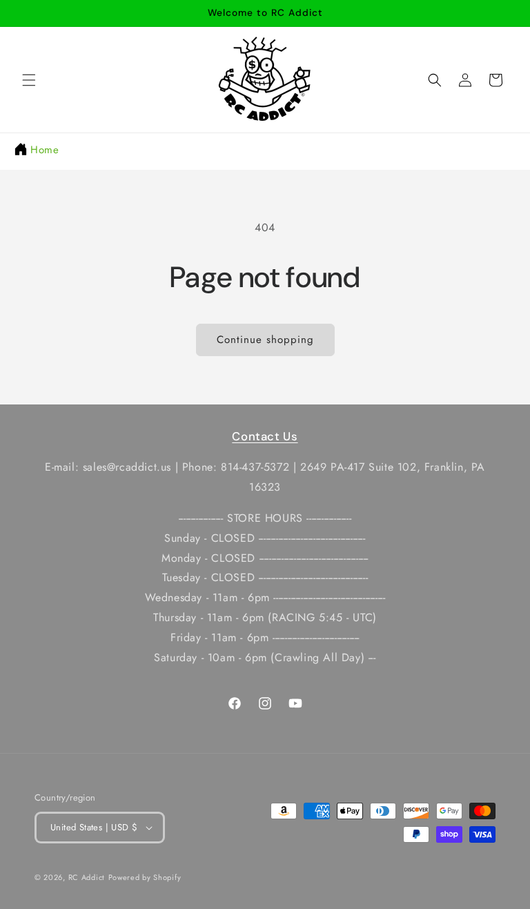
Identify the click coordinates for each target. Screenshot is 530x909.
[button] (29, 80)
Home (44, 149)
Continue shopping (265, 339)
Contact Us (264, 436)
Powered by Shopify (144, 877)
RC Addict (86, 877)
